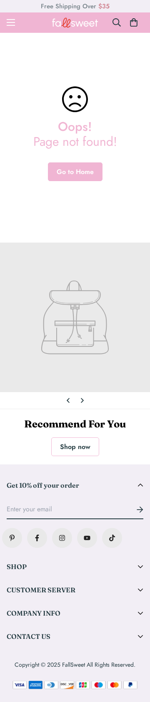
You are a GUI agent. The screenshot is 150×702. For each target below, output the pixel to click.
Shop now (75, 447)
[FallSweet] (75, 22)
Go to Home (75, 172)
